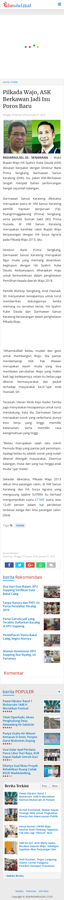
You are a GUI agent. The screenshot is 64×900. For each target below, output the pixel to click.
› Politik (14, 82)
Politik (20, 525)
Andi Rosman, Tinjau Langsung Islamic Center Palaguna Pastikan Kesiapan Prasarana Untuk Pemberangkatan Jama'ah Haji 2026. (38, 866)
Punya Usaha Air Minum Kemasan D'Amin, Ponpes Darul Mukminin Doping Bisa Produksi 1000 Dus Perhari (20, 740)
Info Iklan (44, 891)
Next (54, 785)
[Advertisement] (32, 47)
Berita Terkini (16, 786)
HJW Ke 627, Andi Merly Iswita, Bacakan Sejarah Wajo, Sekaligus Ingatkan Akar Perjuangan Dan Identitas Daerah (39, 847)
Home (6, 82)
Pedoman (31, 891)
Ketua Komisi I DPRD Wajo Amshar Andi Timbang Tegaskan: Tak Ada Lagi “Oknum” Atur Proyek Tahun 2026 (39, 831)
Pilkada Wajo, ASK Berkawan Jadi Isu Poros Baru (27, 99)
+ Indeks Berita (14, 875)
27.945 (39, 500)
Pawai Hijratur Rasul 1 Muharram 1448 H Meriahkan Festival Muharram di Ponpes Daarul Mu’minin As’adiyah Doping (22, 708)
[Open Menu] (59, 4)
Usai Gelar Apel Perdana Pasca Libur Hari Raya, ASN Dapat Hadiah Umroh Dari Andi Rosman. (21, 755)
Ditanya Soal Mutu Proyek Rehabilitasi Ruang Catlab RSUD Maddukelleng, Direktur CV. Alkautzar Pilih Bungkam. (21, 773)
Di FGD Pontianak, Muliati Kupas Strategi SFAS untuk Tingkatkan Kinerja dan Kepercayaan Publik (38, 813)
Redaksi (19, 891)
